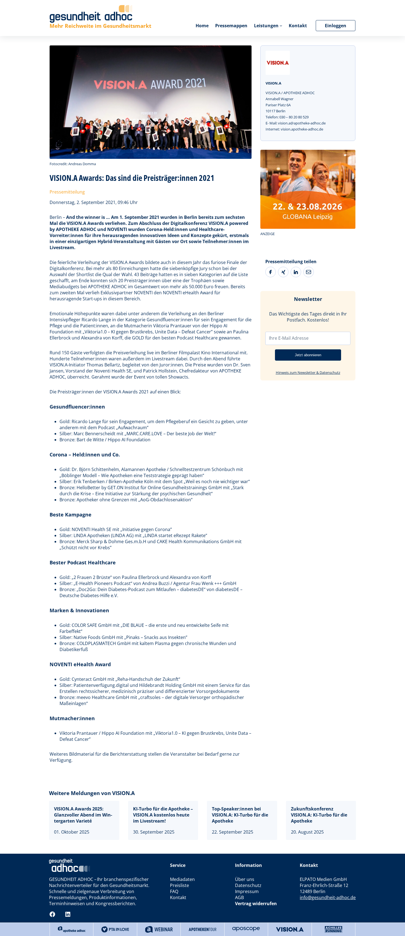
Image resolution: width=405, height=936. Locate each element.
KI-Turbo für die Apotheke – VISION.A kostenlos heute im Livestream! (163, 815)
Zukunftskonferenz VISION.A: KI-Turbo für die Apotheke (319, 815)
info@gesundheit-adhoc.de (328, 897)
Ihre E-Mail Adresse (289, 338)
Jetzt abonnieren (308, 355)
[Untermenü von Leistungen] (281, 25)
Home (202, 26)
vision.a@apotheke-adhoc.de (302, 123)
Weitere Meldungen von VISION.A (92, 793)
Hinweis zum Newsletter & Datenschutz (308, 372)
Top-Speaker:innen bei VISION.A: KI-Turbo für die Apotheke (240, 815)
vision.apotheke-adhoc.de (302, 129)
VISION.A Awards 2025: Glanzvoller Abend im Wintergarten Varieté (83, 815)
